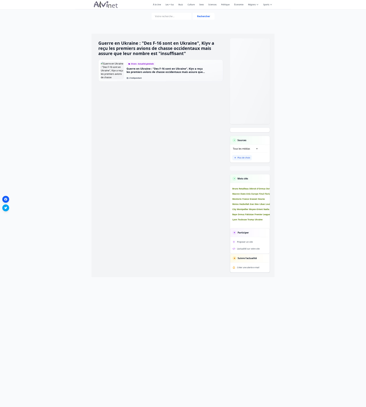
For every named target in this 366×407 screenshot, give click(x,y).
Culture (191, 4)
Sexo (201, 4)
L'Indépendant (135, 78)
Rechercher (203, 16)
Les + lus (170, 4)
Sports (266, 4)
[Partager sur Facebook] (5, 199)
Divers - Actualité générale (142, 64)
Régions (252, 4)
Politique (225, 4)
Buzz (180, 4)
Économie (238, 4)
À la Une (157, 4)
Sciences (212, 4)
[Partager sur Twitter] (5, 207)
